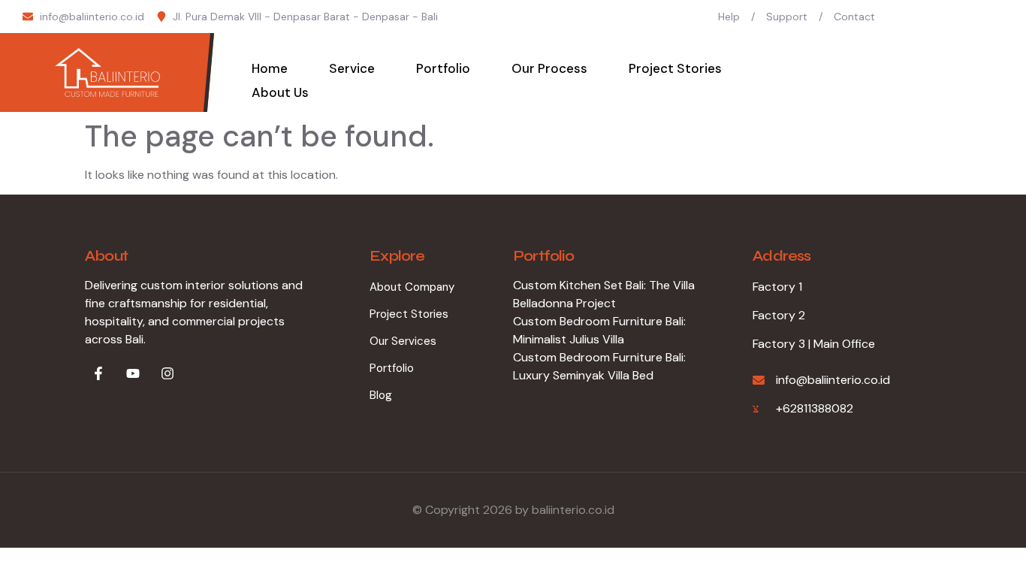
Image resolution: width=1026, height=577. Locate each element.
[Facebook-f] (98, 373)
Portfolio (443, 68)
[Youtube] (969, 16)
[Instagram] (998, 16)
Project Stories (675, 68)
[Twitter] (939, 16)
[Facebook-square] (910, 16)
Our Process (549, 68)
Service (352, 68)
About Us (280, 92)
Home (270, 68)
